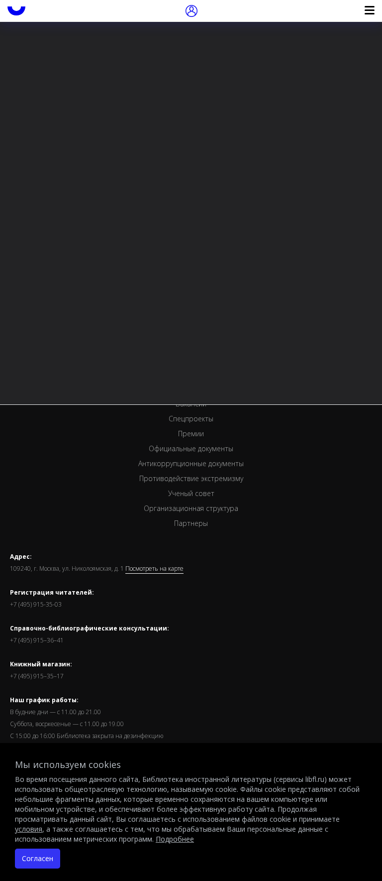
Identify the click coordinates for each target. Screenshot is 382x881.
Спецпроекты (191, 418)
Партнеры (191, 523)
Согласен (37, 858)
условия (28, 829)
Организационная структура (191, 508)
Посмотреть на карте (154, 569)
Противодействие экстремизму (191, 478)
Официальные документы (191, 448)
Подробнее (175, 839)
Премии (191, 433)
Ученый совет (191, 493)
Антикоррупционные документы (191, 463)
